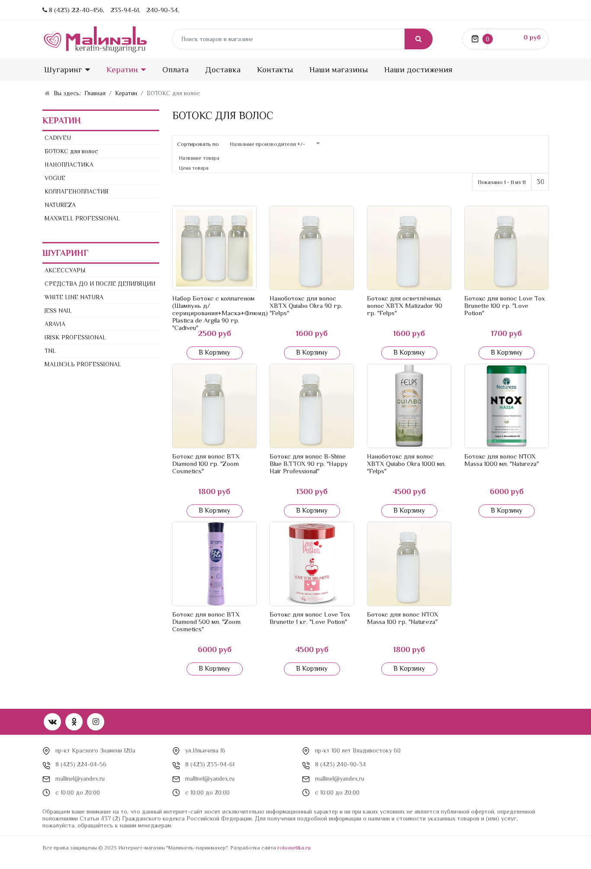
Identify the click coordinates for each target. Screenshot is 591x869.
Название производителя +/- (267, 144)
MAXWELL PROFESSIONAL (82, 218)
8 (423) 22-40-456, (76, 9)
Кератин (122, 69)
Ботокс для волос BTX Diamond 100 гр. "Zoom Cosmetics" (206, 463)
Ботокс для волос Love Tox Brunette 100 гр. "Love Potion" (504, 305)
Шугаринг (63, 69)
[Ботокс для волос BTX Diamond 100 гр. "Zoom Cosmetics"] (214, 406)
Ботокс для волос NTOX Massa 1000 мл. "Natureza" (501, 459)
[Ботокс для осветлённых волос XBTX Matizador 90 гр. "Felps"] (409, 248)
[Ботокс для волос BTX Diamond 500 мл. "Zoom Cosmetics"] (214, 564)
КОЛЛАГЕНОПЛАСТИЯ (77, 191)
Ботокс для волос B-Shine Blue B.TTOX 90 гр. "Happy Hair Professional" (309, 463)
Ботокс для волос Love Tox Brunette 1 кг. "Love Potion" (310, 618)
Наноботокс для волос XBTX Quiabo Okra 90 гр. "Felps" (306, 305)
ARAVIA (55, 323)
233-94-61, (125, 9)
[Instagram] (95, 721)
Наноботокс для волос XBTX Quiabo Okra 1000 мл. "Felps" (406, 463)
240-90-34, (162, 9)
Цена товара (194, 168)
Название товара (199, 158)
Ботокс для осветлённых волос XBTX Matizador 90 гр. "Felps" (404, 305)
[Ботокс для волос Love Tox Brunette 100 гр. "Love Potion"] (506, 248)
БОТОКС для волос (71, 151)
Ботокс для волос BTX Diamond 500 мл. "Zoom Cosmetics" (206, 622)
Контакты (275, 69)
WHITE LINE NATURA (74, 297)
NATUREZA (60, 204)
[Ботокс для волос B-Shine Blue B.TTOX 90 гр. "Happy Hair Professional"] (311, 406)
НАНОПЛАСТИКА (69, 164)
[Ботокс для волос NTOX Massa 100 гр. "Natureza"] (409, 564)
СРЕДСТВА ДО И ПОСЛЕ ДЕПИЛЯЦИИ (100, 283)
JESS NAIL (58, 310)
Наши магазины (338, 69)
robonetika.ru (294, 847)
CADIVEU (58, 137)
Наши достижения (418, 69)
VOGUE (55, 177)
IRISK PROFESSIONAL (75, 337)
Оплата (175, 69)
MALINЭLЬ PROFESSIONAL (83, 364)
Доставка (223, 69)
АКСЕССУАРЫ (65, 270)
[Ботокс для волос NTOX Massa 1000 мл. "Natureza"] (506, 406)
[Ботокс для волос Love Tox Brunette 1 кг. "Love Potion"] (311, 564)
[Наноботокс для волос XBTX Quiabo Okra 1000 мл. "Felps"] (409, 406)
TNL (50, 350)
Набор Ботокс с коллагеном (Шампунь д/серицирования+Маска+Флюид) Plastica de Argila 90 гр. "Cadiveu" (220, 312)
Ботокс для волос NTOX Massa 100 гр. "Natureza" (402, 618)
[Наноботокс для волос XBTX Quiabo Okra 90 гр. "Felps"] (311, 248)
